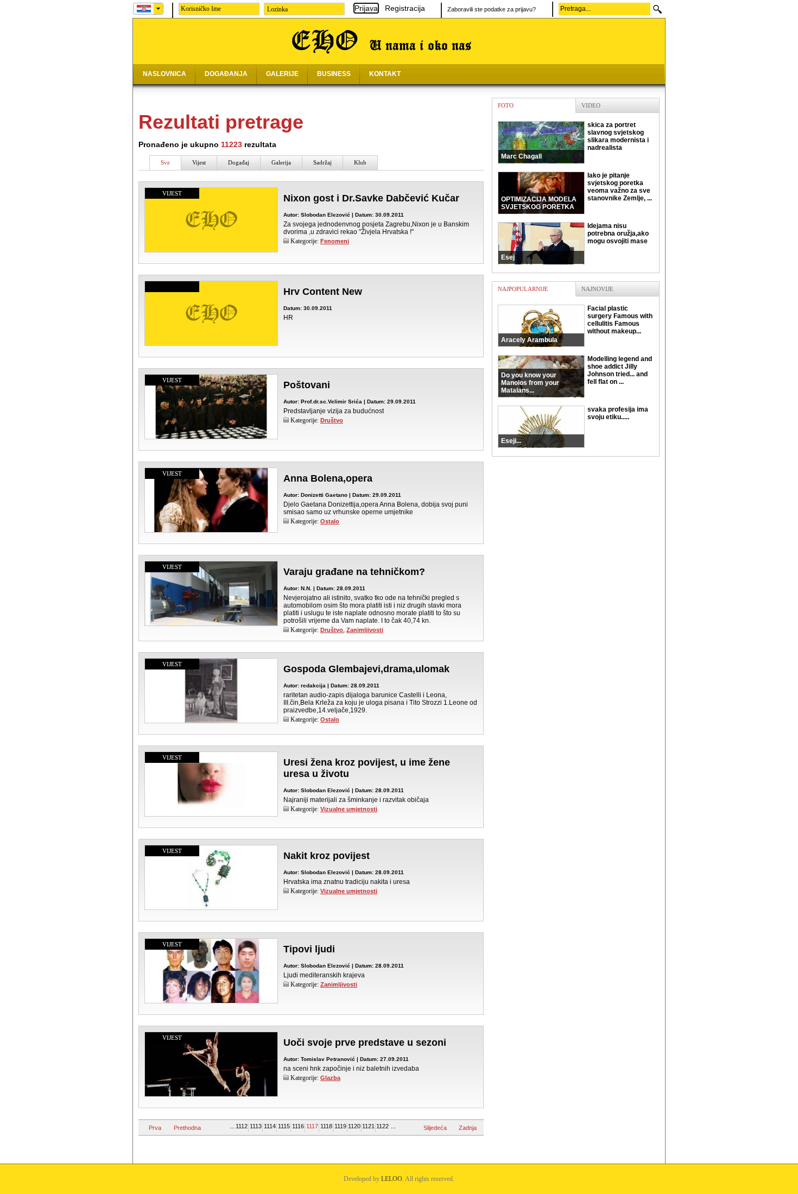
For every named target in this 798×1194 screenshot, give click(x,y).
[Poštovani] (211, 439)
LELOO (391, 1179)
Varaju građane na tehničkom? (354, 571)
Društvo (331, 420)
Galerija (281, 162)
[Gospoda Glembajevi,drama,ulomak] (211, 722)
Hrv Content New (322, 291)
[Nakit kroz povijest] (211, 907)
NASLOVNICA (164, 74)
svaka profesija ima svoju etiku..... (574, 425)
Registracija (405, 8)
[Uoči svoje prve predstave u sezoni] (211, 1094)
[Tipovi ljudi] (211, 1001)
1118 (326, 1126)
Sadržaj (322, 162)
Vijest (199, 162)
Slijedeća (435, 1127)
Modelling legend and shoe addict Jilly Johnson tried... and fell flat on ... (576, 374)
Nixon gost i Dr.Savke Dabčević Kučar (371, 198)
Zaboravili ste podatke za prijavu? (491, 9)
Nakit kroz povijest (326, 855)
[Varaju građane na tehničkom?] (211, 623)
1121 (368, 1126)
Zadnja (468, 1127)
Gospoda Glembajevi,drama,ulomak (366, 669)
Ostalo (329, 521)
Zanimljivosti (364, 630)
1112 (242, 1126)
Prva (155, 1127)
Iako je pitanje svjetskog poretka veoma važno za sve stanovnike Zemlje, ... (576, 191)
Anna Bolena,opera (327, 478)
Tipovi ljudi (309, 949)
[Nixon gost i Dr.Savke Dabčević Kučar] (211, 250)
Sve (165, 162)
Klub (360, 162)
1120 (354, 1126)
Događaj (238, 162)
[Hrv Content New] (211, 343)
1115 (284, 1126)
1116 (298, 1126)
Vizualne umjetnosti (348, 809)
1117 (312, 1126)
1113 (256, 1126)
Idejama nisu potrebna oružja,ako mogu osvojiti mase (575, 241)
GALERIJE (282, 74)
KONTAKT (385, 74)
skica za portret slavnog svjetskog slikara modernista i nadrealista (575, 140)
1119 (340, 1126)
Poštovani (306, 385)
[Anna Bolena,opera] (211, 532)
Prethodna (187, 1127)
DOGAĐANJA (226, 74)
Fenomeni (334, 241)
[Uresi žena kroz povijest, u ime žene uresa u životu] (211, 816)
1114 (270, 1126)
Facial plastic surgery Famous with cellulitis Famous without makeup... (577, 324)
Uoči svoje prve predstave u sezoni (364, 1042)
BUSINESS (334, 74)
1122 (382, 1126)
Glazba (330, 1078)
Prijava (366, 8)
